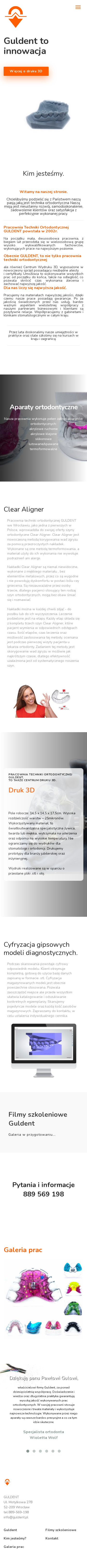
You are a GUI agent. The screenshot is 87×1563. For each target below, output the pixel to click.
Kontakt (51, 1538)
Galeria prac (14, 1547)
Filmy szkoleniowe (60, 1530)
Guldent (10, 1530)
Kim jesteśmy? (15, 1538)
